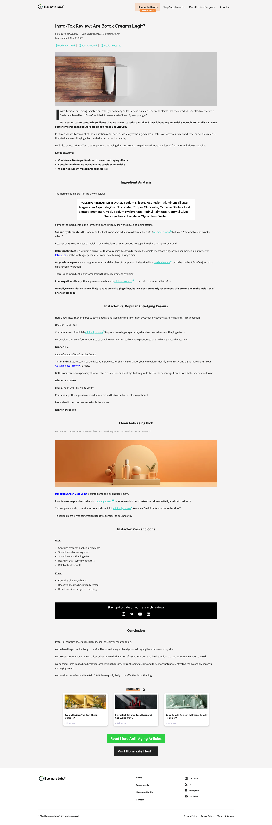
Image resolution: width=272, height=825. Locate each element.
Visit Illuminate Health (136, 751)
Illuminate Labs (51, 816)
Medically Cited (66, 46)
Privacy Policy (190, 816)
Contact (140, 799)
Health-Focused (112, 46)
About (224, 7)
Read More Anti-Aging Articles (136, 738)
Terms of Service (225, 816)
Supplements (142, 785)
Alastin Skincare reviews (68, 366)
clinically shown (94, 332)
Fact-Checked (89, 46)
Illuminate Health (148, 7)
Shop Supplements (173, 7)
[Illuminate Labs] (51, 6)
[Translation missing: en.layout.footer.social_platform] (123, 614)
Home (139, 777)
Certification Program (202, 7)
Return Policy (207, 816)
